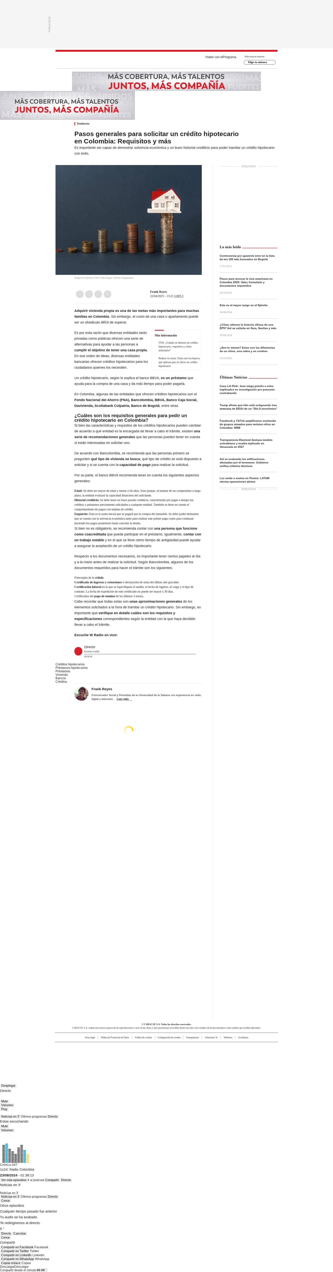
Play (4, 1109)
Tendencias (83, 123)
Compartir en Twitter (15, 1251)
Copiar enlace (10, 1263)
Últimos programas (34, 1116)
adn (222, 1046)
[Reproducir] (78, 651)
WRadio (166, 60)
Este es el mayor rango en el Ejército (244, 305)
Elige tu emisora (257, 62)
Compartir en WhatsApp (17, 1259)
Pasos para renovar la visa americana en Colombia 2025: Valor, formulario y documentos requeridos (246, 282)
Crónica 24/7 (9, 1164)
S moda (190, 1058)
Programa (229, 57)
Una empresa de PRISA (88, 1050)
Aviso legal (90, 1037)
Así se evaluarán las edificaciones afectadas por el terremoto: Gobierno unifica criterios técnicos (244, 462)
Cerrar (5, 1200)
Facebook (80, 294)
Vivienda (62, 674)
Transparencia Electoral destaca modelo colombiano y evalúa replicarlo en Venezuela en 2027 (246, 443)
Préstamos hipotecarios (72, 667)
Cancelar (19, 1233)
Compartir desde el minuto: (22, 1270)
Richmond (119, 1058)
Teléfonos (228, 1037)
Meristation (226, 1058)
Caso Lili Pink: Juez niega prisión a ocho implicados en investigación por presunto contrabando (247, 389)
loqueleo (207, 1058)
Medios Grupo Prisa (88, 1060)
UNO (147, 1053)
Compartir (52, 1180)
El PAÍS (121, 1046)
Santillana (156, 1046)
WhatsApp (107, 294)
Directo (53, 1116)
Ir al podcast (36, 1180)
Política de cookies (143, 1037)
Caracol (236, 1046)
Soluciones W (211, 1037)
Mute (4, 1101)
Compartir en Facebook (17, 1247)
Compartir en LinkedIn (16, 1255)
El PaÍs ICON (173, 1058)
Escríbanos (243, 1037)
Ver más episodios (13, 1180)
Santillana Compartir (177, 1046)
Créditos (61, 681)
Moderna (139, 1058)
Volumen (7, 1105)
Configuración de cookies (169, 1037)
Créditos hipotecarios (70, 664)
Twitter (89, 294)
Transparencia (192, 1037)
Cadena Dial (188, 1053)
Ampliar (194, 173)
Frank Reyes (158, 291)
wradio (159, 1053)
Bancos (61, 678)
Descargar (7, 1266)
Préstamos (63, 671)
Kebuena (234, 1053)
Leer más (123, 698)
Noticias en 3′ (10, 1116)
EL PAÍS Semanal (202, 1053)
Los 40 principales (138, 1046)
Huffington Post (126, 1053)
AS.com (209, 1046)
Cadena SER (196, 1046)
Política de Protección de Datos (115, 1037)
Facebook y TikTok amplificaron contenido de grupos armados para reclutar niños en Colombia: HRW (248, 424)
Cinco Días (174, 1053)
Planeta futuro (218, 1053)
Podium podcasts (157, 1058)
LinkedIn (98, 294)
